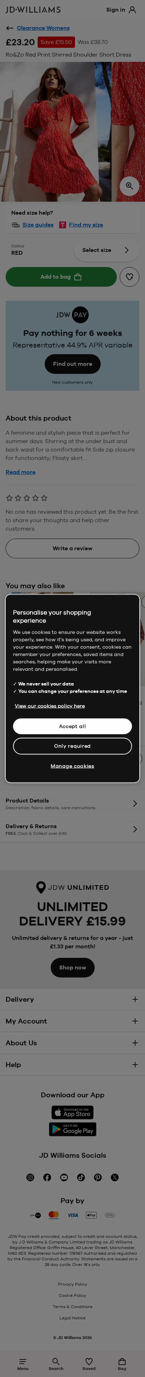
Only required (72, 746)
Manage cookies (72, 765)
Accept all (72, 726)
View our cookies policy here (50, 705)
